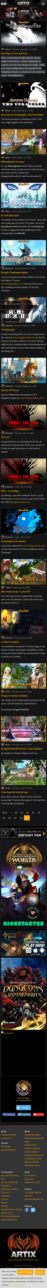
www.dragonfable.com (12, 283)
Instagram (25, 1114)
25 (15, 818)
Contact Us (6, 1138)
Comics (4, 1199)
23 (4, 818)
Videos (4, 1202)
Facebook (10, 1114)
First (5, 812)
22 (39, 812)
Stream (4, 1206)
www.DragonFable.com (24, 337)
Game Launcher (8, 1149)
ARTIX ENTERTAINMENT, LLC (23, 1259)
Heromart (29, 1179)
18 (16, 812)
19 (21, 812)
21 (33, 812)
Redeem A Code (32, 1182)
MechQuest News (33, 1158)
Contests (5, 1195)
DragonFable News (34, 1155)
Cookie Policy (16, 1285)
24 (9, 818)
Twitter (25, 1107)
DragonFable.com (20, 502)
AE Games (6, 1146)
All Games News (32, 1165)
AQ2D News (31, 1145)
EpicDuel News (32, 1162)
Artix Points (30, 1175)
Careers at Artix (8, 1134)
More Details (25, 1272)
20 (27, 812)
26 (21, 818)
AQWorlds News (33, 1134)
